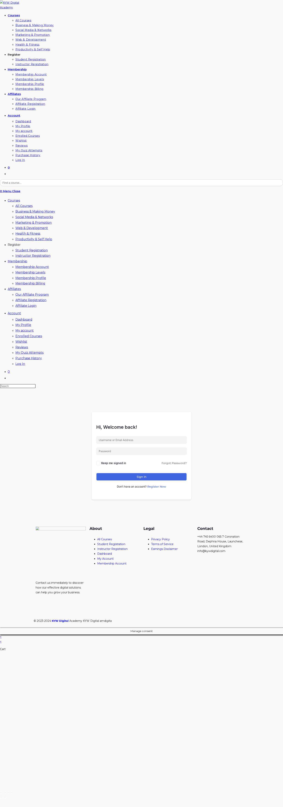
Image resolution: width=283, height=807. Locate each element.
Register (14, 245)
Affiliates (14, 289)
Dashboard (23, 319)
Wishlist (21, 341)
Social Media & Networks (34, 217)
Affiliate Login (25, 306)
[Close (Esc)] (1, 792)
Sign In (142, 477)
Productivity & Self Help (33, 239)
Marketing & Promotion (33, 222)
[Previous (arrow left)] (1, 797)
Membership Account (32, 267)
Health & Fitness (27, 233)
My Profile (23, 325)
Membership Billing (30, 283)
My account (24, 330)
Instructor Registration (32, 256)
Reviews (21, 347)
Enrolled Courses (28, 336)
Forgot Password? (174, 463)
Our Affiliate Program (32, 294)
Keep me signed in (113, 463)
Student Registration (31, 250)
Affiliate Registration (30, 300)
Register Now (156, 486)
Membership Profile (30, 278)
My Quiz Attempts (29, 352)
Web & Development (31, 228)
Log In (20, 364)
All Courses (24, 206)
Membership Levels (30, 272)
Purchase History (28, 358)
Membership (17, 261)
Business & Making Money (35, 211)
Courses (14, 200)
